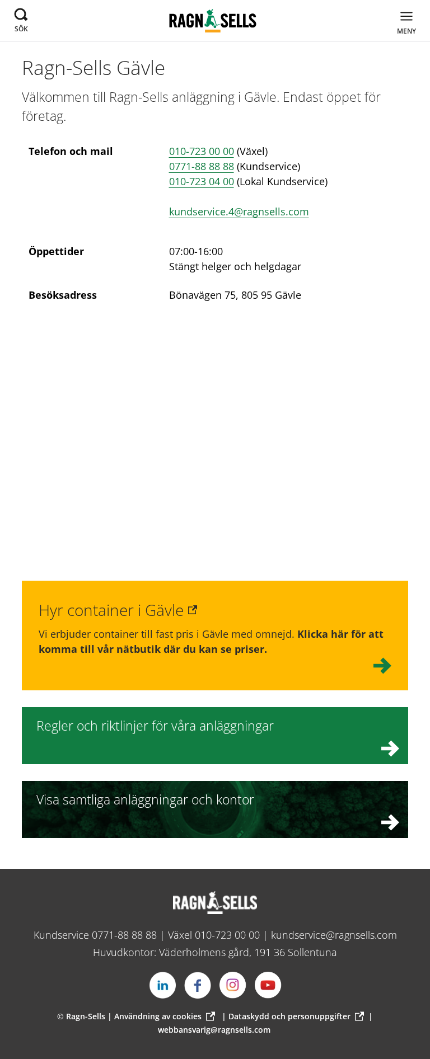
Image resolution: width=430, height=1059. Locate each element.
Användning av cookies (158, 1016)
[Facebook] (197, 985)
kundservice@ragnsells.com (334, 935)
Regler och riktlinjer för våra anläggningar (155, 726)
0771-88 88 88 (201, 166)
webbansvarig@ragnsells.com (214, 1029)
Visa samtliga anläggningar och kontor (145, 799)
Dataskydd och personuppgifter (289, 1016)
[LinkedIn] (162, 985)
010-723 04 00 (201, 181)
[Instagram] (232, 985)
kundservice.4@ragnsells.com (239, 211)
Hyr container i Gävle (111, 609)
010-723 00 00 (201, 151)
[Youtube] (268, 985)
